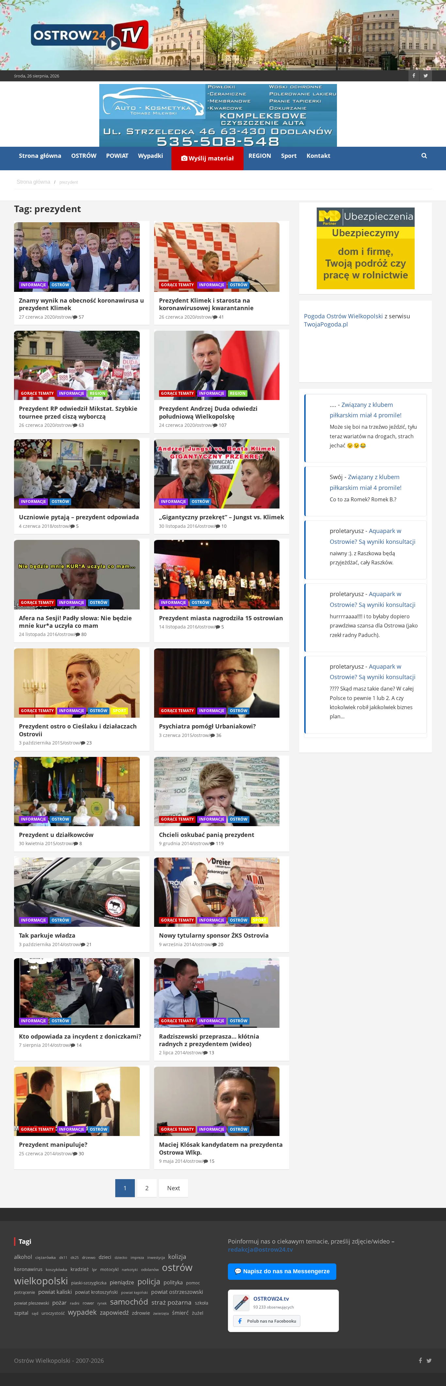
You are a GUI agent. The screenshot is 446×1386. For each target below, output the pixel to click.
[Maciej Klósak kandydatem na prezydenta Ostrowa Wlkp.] (217, 1101)
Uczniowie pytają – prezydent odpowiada (79, 517)
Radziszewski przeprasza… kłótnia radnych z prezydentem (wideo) (209, 1040)
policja (148, 1282)
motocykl (109, 1269)
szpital (21, 1313)
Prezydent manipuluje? (53, 1144)
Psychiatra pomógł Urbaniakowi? (207, 726)
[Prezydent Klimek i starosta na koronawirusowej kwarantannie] (217, 257)
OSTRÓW (83, 155)
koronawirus (28, 1269)
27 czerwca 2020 (37, 317)
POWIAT (117, 155)
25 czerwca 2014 (37, 1153)
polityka (173, 1282)
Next (173, 1188)
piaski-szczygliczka (88, 1283)
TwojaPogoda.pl (326, 324)
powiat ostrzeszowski (177, 1291)
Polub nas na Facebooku (271, 1321)
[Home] (33, 182)
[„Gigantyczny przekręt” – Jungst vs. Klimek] (217, 474)
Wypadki (150, 155)
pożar (59, 1302)
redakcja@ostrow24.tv (260, 1249)
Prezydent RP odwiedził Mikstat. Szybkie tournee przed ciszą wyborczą (78, 412)
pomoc (193, 1283)
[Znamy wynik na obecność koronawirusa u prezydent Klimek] (77, 257)
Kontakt (318, 155)
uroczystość (53, 1313)
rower (88, 1303)
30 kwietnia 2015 (37, 843)
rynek (102, 1303)
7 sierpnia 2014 (36, 1045)
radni (74, 1303)
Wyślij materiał (210, 158)
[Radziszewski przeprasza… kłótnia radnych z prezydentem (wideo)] (217, 993)
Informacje (33, 285)
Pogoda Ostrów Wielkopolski (343, 316)
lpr (94, 1269)
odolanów (150, 1269)
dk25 (75, 1257)
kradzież (80, 1269)
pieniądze (122, 1282)
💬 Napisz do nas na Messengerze (282, 1271)
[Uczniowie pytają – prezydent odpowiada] (77, 474)
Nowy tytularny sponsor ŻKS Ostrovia (214, 935)
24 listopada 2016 (38, 634)
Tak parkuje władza (47, 935)
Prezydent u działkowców (56, 835)
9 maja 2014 (172, 1161)
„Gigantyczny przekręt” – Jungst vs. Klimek (221, 517)
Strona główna (40, 155)
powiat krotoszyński (96, 1292)
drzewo (88, 1257)
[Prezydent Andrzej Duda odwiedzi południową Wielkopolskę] (217, 365)
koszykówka (56, 1269)
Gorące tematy (177, 285)
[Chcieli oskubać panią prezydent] (217, 792)
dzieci (105, 1257)
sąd (35, 1313)
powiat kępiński (134, 1292)
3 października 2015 (41, 743)
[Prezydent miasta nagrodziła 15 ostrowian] (217, 575)
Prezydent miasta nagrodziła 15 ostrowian (221, 618)
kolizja (177, 1256)
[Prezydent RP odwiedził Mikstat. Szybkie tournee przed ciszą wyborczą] (77, 365)
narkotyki (130, 1269)
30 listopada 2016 (178, 526)
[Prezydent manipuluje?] (77, 1101)
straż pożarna (171, 1302)
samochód (129, 1301)
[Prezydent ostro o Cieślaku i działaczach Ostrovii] (77, 683)
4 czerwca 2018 (35, 526)
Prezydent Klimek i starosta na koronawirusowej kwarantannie (206, 304)
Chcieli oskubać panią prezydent (206, 835)
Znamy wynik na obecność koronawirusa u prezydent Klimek (81, 304)
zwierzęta (161, 1313)
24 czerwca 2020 (177, 425)
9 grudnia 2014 (175, 843)
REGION (259, 155)
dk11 (63, 1257)
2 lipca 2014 (172, 1052)
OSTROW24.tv (271, 1298)
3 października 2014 (41, 944)
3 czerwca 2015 (175, 735)
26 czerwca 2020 (177, 317)
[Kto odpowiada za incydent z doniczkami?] (77, 993)
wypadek (82, 1312)
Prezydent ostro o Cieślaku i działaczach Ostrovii (78, 730)
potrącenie (24, 1292)
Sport (289, 155)
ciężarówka (45, 1257)
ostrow (63, 317)
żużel (197, 1313)
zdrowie (141, 1313)
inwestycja (156, 1257)
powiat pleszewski (31, 1303)
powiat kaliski (55, 1291)
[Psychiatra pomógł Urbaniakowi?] (217, 683)
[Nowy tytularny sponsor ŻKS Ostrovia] (217, 892)
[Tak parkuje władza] (77, 892)
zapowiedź (114, 1312)
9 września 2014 (176, 944)
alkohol (23, 1257)
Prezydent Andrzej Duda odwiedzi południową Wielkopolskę (208, 412)
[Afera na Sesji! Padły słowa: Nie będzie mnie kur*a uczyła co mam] (77, 575)
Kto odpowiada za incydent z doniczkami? (80, 1036)
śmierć (180, 1312)
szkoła (201, 1303)
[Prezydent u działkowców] (77, 792)
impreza (137, 1257)
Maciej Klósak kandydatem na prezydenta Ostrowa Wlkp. (221, 1148)
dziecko (121, 1257)
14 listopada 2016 (178, 627)
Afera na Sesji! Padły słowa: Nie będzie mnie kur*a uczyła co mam (75, 621)
